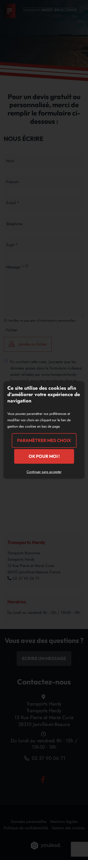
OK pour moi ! (44, 456)
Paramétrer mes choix (44, 440)
